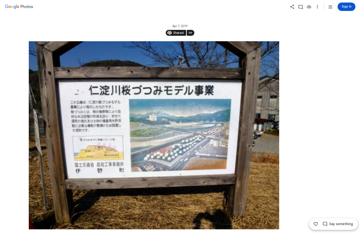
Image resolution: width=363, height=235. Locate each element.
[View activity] (300, 7)
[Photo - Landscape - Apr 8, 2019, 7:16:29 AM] (154, 135)
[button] (330, 7)
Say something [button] (341, 224)
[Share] (292, 7)
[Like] (316, 224)
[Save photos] (309, 7)
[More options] (317, 7)
